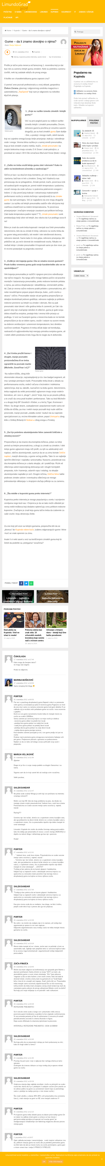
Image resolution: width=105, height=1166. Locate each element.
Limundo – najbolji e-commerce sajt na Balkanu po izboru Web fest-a (18, 600)
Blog (83, 200)
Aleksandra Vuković (91, 196)
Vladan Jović (88, 148)
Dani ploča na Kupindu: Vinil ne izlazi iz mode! (11, 632)
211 (90, 200)
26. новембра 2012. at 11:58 (24, 757)
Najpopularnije (78, 120)
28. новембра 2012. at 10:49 (24, 920)
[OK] (102, 1159)
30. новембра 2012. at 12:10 (24, 1112)
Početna (8, 12)
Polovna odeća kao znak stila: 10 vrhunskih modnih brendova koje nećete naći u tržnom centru (34, 635)
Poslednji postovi (94, 122)
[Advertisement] (87, 52)
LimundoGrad (30, 12)
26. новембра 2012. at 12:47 (24, 791)
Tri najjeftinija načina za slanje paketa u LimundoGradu (87, 228)
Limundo (44, 12)
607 (93, 138)
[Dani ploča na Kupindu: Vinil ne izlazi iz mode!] (14, 620)
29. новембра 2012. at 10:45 (24, 1039)
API (16, 17)
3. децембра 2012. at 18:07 (23, 1137)
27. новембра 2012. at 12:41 (24, 852)
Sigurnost (66, 12)
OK (44, 1162)
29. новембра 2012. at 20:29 (24, 1081)
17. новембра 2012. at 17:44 (24, 659)
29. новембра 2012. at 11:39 (24, 1058)
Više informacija (55, 1162)
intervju (16, 57)
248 (97, 170)
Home (9, 30)
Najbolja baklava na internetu (52, 600)
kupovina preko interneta (28, 57)
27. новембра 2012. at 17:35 (24, 890)
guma (53, 131)
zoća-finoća (21, 963)
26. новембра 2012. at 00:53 (24, 699)
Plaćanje (8, 17)
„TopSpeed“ (23, 92)
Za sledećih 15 (88, 131)
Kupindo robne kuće (24, 530)
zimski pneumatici (50, 146)
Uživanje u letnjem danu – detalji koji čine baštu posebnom (56, 632)
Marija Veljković (15, 45)
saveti (40, 57)
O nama (18, 12)
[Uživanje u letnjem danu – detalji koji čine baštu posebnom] (56, 620)
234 (93, 185)
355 (97, 153)
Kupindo (54, 12)
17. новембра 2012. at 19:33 (24, 683)
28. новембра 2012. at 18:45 (24, 967)
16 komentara (56, 57)
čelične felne (53, 474)
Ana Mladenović (89, 166)
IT (75, 12)
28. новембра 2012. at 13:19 (24, 943)
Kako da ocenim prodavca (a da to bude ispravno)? (89, 160)
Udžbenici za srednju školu (86, 93)
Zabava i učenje (86, 12)
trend (44, 57)
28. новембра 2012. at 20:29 (24, 1004)
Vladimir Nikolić (89, 133)
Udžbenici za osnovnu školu (86, 91)
